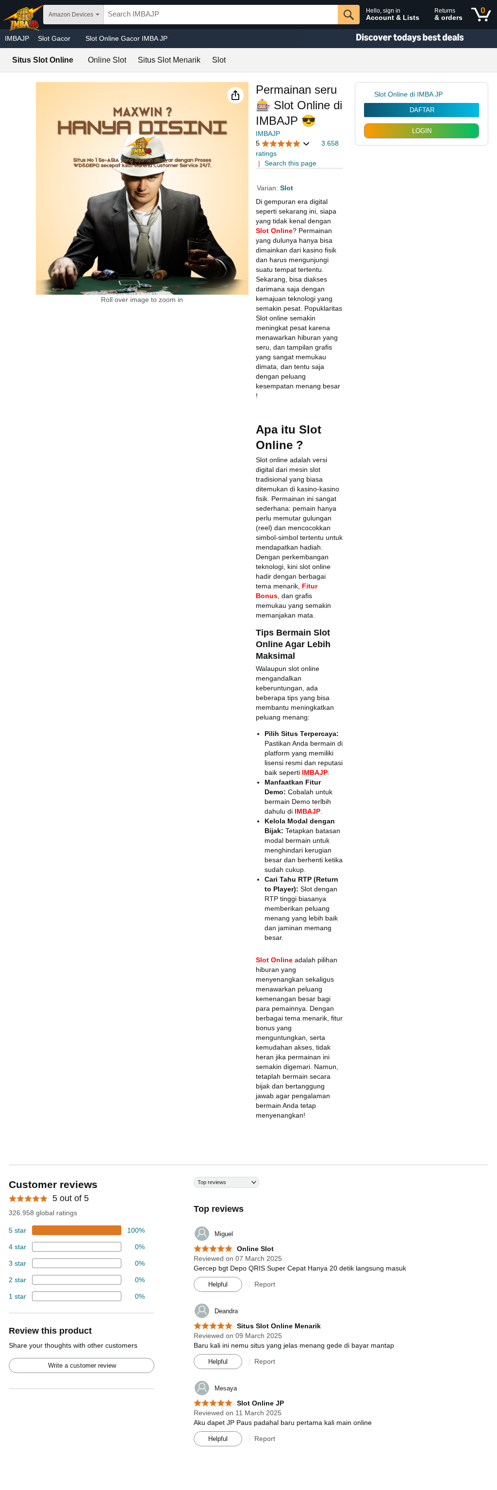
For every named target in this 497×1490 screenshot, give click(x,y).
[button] (235, 95)
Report (264, 1284)
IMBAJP (17, 38)
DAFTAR (422, 110)
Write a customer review (82, 1365)
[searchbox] (221, 14)
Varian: (268, 188)
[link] (369, 94)
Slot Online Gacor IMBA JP (126, 38)
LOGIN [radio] (421, 130)
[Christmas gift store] (400, 38)
